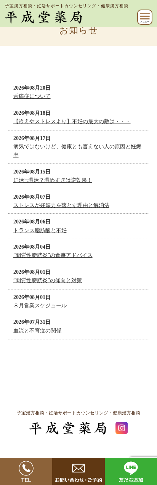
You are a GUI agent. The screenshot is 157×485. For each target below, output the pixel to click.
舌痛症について (32, 96)
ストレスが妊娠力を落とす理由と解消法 (61, 205)
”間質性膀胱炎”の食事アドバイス (53, 255)
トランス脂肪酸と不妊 (40, 230)
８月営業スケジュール (40, 305)
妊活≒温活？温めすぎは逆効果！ (52, 180)
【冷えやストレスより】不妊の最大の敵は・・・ (72, 121)
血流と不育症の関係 (37, 331)
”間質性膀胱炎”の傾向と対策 (47, 280)
